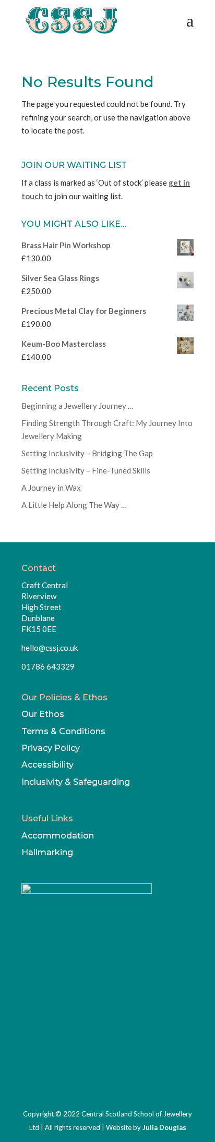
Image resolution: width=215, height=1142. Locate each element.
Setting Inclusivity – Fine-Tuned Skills (85, 470)
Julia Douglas (164, 1127)
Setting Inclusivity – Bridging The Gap (87, 453)
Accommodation (57, 836)
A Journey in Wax (51, 487)
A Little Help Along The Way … (74, 504)
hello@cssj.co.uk (49, 647)
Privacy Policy (50, 748)
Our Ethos (42, 714)
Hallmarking (47, 852)
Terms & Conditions (63, 731)
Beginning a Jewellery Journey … (77, 405)
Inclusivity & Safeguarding (75, 782)
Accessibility (47, 765)
